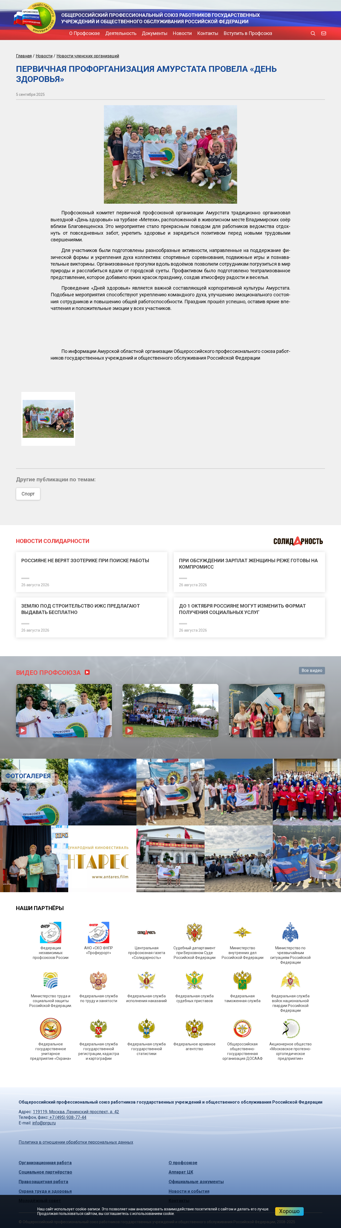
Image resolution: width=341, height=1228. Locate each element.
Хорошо (289, 1211)
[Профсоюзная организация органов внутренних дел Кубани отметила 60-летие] (284, 964)
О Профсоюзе (39, 33)
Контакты (162, 33)
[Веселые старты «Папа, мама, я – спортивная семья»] (284, 897)
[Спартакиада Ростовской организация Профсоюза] (170, 816)
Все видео (312, 776)
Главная (24, 55)
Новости (137, 33)
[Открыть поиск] (313, 33)
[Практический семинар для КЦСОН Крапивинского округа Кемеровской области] (277, 816)
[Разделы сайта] (17, 33)
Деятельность (75, 33)
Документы (109, 33)
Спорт (28, 508)
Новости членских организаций (87, 55)
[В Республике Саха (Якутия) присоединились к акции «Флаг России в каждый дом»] (171, 964)
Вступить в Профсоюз (202, 33)
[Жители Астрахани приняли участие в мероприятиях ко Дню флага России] (64, 816)
